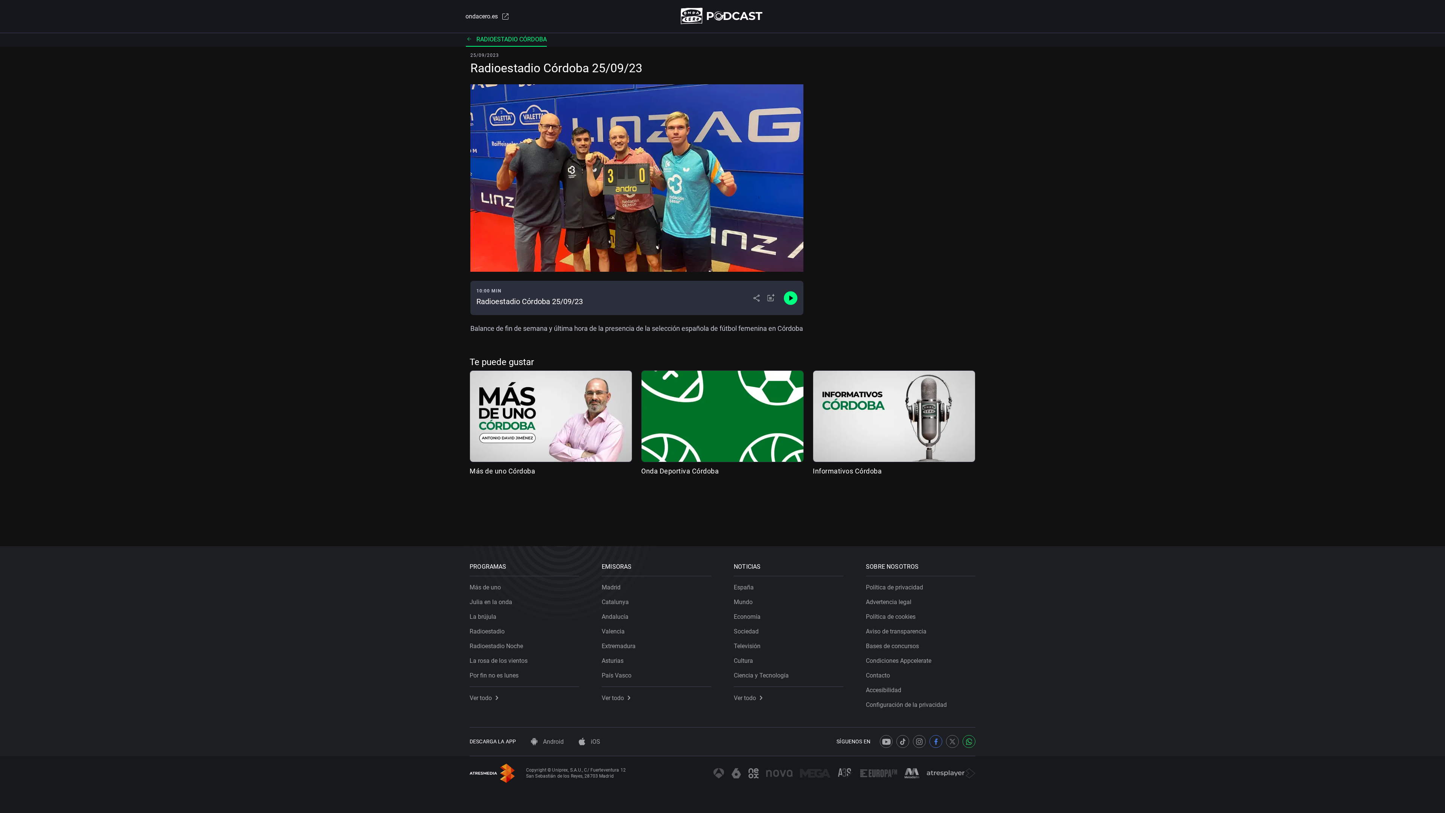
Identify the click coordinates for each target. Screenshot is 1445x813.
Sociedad (746, 631)
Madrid (611, 587)
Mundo (743, 602)
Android (552, 741)
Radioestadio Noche (496, 646)
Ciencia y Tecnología (761, 675)
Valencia (613, 631)
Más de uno (485, 587)
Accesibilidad (883, 690)
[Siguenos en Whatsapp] (969, 741)
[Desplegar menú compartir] (756, 298)
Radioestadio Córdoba (511, 39)
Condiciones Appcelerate (898, 660)
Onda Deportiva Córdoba (680, 471)
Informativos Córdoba (847, 471)
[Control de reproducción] (790, 298)
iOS (594, 741)
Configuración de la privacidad (906, 704)
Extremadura (619, 646)
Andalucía (615, 616)
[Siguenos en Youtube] (886, 741)
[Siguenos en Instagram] (919, 741)
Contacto (878, 675)
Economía (747, 616)
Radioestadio (487, 631)
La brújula (483, 616)
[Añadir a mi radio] (771, 298)
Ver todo (481, 698)
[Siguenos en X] (952, 741)
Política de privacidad (894, 587)
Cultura (743, 660)
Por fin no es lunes (494, 675)
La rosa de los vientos (499, 660)
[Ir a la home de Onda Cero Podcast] (722, 16)
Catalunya (615, 602)
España (744, 587)
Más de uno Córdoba (502, 471)
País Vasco (616, 675)
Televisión (747, 646)
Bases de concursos (892, 646)
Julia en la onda (491, 602)
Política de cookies (891, 616)
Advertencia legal (888, 602)
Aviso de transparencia (896, 631)
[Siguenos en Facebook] (935, 741)
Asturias (613, 660)
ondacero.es (481, 16)
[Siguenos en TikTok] (902, 741)
